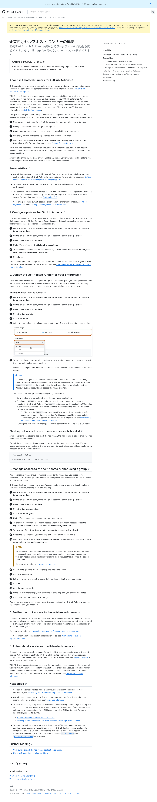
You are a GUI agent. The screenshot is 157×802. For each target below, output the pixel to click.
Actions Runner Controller (63, 143)
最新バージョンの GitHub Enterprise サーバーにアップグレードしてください (87, 28)
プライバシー (36, 793)
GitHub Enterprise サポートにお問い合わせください (31, 30)
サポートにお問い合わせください (24, 779)
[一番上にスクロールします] (152, 797)
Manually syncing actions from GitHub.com (35, 717)
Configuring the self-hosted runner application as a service (38, 750)
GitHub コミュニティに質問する (23, 776)
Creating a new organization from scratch (47, 204)
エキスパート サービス (66, 793)
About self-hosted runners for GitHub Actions (40, 80)
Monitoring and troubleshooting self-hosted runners (50, 692)
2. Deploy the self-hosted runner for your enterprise (44, 274)
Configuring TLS (50, 197)
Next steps (17, 683)
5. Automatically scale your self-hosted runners (41, 646)
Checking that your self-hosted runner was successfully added (45, 431)
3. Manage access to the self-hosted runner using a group (48, 469)
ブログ (78, 793)
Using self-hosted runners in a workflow (30, 753)
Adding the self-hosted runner (26, 292)
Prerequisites (18, 168)
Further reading (20, 744)
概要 (40, 17)
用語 (28, 793)
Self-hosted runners (32, 110)
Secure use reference (48, 564)
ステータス (47, 793)
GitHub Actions (31, 17)
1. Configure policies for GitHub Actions (36, 212)
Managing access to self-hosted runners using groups (56, 631)
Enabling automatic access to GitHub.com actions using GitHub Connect (48, 720)
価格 (54, 793)
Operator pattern (80, 657)
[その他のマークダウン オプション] (125, 43)
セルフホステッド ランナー (55, 17)
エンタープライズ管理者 (14, 17)
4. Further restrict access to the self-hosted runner (43, 612)
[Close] (150, 3)
